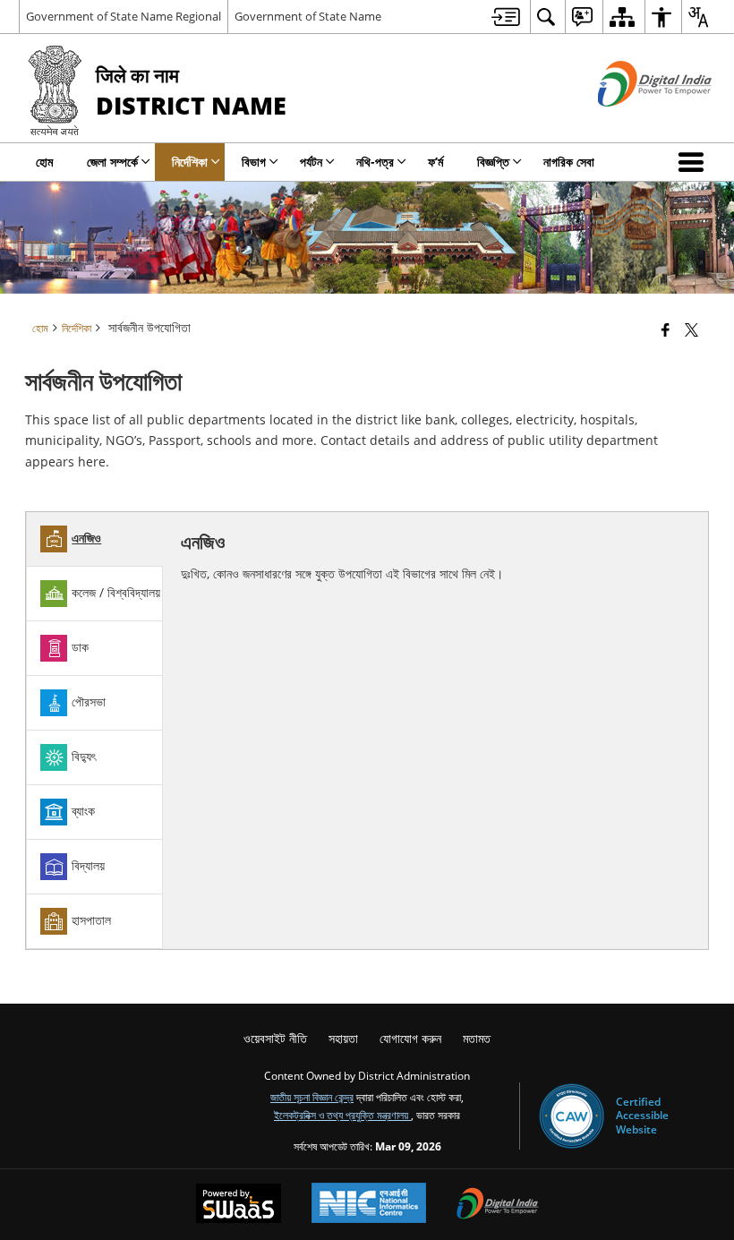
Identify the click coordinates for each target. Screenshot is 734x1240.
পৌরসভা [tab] (89, 701)
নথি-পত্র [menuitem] (375, 161)
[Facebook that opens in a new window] (665, 329)
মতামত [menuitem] (477, 1038)
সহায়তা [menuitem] (343, 1038)
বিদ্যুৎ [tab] (84, 756)
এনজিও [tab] (86, 537)
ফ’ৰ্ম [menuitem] (435, 161)
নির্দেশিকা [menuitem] (190, 161)
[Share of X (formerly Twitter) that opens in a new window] (691, 329)
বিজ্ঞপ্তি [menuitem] (493, 161)
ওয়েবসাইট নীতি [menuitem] (275, 1038)
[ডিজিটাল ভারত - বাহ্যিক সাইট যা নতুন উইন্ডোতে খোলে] (632, 121)
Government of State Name (308, 16)
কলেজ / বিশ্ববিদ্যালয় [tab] (116, 592)
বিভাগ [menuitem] (254, 161)
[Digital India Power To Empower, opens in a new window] (497, 1205)
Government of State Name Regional (123, 16)
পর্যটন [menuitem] (311, 161)
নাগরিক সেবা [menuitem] (568, 161)
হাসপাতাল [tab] (91, 919)
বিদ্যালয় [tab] (88, 865)
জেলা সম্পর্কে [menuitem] (112, 161)
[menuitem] (505, 16)
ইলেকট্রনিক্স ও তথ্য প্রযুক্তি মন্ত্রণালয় (342, 1114)
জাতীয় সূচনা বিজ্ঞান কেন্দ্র (312, 1097)
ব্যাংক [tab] (83, 810)
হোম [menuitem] (44, 161)
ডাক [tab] (80, 646)
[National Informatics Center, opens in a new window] (369, 1204)
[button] (694, 162)
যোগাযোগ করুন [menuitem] (410, 1038)
